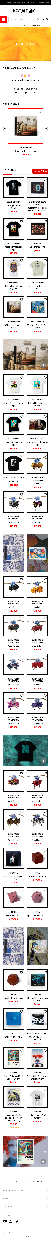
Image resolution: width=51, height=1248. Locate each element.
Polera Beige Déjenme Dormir (37, 287)
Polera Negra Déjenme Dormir (13, 207)
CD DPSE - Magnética (13, 1037)
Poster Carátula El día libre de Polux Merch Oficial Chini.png (13, 1118)
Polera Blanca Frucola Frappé (13, 404)
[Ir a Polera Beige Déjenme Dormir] (37, 268)
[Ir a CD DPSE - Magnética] (13, 1019)
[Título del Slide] (13, 553)
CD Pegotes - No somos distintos (37, 999)
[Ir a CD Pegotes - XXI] (37, 229)
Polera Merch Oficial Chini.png (37, 1116)
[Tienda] (3, 19)
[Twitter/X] (35, 92)
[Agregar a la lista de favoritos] (40, 111)
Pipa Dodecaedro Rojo (13, 998)
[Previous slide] (5, 128)
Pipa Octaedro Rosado (13, 915)
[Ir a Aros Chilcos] (37, 502)
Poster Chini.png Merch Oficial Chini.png (14, 1077)
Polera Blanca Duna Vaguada (13, 287)
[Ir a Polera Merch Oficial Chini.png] (37, 1097)
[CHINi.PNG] (25, 354)
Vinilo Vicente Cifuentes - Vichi (37, 443)
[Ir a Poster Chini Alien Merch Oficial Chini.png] (37, 1058)
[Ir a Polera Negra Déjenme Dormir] (13, 187)
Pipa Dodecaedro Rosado (37, 915)
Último (39, 1181)
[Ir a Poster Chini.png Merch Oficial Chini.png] (13, 1058)
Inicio (13, 25)
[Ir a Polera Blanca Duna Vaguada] (13, 268)
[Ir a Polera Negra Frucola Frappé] (13, 229)
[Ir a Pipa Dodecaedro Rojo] (13, 980)
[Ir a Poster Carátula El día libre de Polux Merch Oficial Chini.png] (13, 1097)
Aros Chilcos (37, 522)
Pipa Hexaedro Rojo (37, 876)
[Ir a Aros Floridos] (37, 463)
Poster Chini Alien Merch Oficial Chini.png (37, 1077)
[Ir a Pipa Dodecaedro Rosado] (37, 897)
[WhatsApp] (16, 92)
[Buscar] (36, 16)
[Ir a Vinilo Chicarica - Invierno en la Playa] (13, 858)
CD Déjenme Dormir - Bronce (13, 326)
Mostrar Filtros (40, 171)
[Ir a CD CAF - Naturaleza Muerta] (37, 1019)
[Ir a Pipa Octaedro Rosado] (13, 897)
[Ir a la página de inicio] (25, 11)
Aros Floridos (37, 483)
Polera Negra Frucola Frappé (13, 248)
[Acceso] (43, 19)
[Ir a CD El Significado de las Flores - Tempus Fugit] (37, 187)
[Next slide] (46, 128)
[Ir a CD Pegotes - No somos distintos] (37, 980)
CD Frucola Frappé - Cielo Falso (25, 151)
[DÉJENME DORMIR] (25, 750)
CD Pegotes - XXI (37, 247)
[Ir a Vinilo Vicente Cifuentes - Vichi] (37, 424)
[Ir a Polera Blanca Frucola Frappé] (13, 385)
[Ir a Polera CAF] (13, 463)
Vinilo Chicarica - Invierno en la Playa (13, 877)
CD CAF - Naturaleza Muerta (37, 1038)
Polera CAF (13, 481)
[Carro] (47, 19)
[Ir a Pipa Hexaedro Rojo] (37, 858)
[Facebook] (25, 92)
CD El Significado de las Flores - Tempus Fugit (37, 209)
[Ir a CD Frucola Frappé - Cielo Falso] (25, 126)
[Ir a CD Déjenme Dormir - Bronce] (13, 307)
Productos (22, 25)
